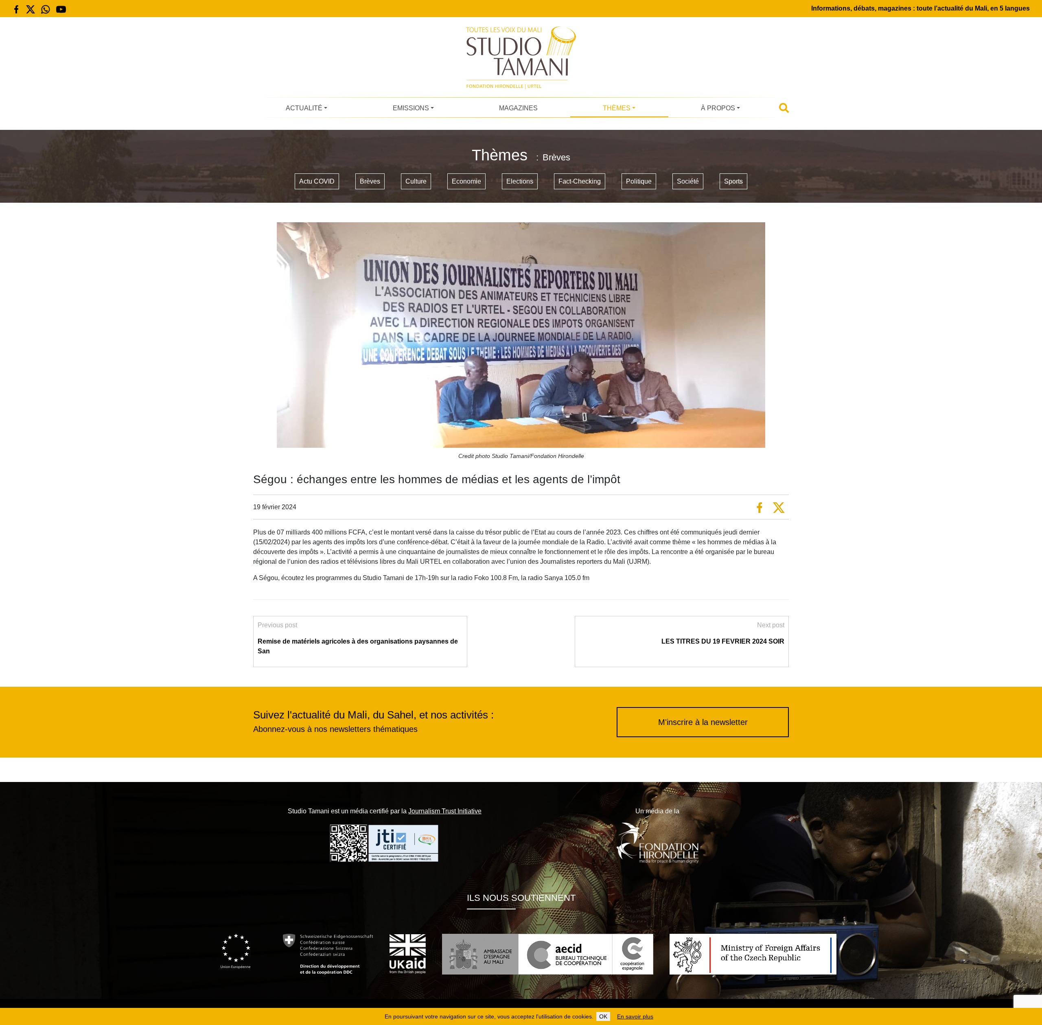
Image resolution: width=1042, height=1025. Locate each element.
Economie (466, 181)
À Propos (718, 108)
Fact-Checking (579, 181)
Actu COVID (317, 181)
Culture (416, 181)
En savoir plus (635, 1016)
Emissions (411, 108)
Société (688, 181)
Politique (639, 181)
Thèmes (616, 108)
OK (603, 1016)
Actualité (304, 108)
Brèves (370, 181)
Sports (733, 181)
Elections (519, 181)
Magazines (518, 108)
